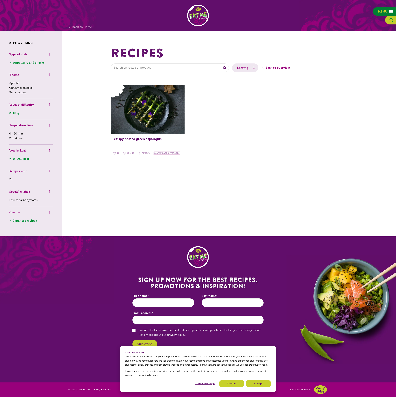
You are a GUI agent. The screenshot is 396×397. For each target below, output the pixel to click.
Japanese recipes (25, 220)
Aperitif (14, 83)
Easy (16, 113)
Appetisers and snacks (29, 62)
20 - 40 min (16, 138)
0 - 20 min (16, 133)
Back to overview (278, 67)
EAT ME (198, 15)
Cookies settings (205, 383)
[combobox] (170, 67)
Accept (258, 383)
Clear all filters (23, 43)
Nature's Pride (320, 390)
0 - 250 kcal (21, 159)
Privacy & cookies (101, 389)
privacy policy (176, 334)
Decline (231, 383)
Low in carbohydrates (23, 200)
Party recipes (17, 92)
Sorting (242, 68)
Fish (11, 179)
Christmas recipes (20, 87)
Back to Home (82, 27)
